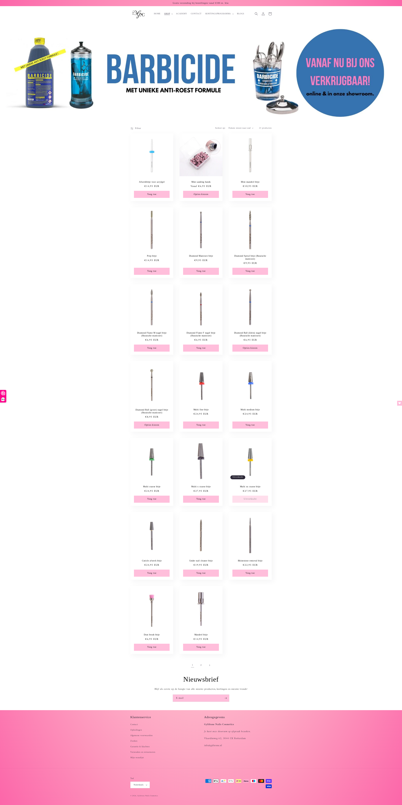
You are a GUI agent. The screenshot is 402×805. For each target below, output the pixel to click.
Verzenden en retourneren (142, 752)
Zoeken (133, 741)
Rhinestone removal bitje (250, 560)
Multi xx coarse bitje (250, 486)
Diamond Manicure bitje (201, 256)
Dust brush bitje (152, 634)
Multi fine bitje (201, 409)
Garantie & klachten (139, 747)
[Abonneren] (225, 698)
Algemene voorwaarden (141, 735)
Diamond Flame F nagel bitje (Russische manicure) (201, 334)
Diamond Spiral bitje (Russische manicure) (250, 257)
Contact (134, 724)
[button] (168, 14)
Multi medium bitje (250, 409)
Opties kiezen (201, 194)
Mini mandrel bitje (250, 182)
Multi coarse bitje (151, 486)
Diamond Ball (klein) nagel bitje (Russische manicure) (250, 334)
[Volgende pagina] (209, 665)
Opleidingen (136, 730)
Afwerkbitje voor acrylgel (152, 182)
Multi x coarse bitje (201, 486)
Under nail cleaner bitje (201, 560)
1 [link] (192, 665)
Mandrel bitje (201, 634)
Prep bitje (152, 256)
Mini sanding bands (201, 182)
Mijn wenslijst (137, 758)
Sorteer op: (220, 128)
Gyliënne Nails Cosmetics (147, 795)
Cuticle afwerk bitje (152, 560)
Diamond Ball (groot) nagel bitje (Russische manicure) (152, 411)
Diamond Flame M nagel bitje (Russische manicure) (152, 334)
